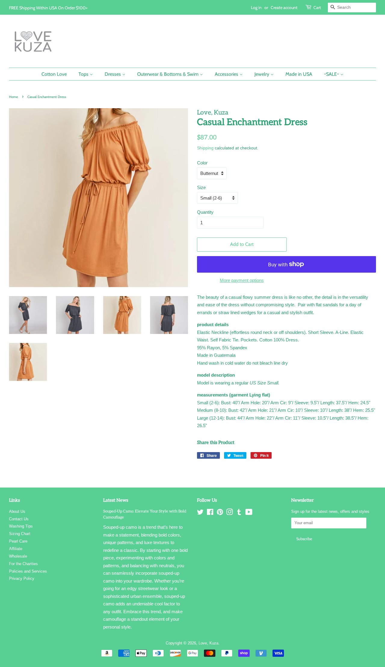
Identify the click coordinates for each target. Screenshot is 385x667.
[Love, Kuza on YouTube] (248, 513)
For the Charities (23, 563)
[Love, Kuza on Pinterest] (220, 513)
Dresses (113, 74)
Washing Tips (21, 526)
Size (201, 187)
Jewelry (262, 74)
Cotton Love (54, 74)
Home (13, 97)
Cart (317, 7)
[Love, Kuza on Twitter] (200, 513)
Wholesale (18, 556)
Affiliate (15, 548)
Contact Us (19, 519)
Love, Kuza (208, 643)
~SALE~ (332, 74)
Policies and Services (28, 571)
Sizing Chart (19, 533)
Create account (284, 7)
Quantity (205, 212)
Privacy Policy (21, 578)
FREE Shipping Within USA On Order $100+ (48, 7)
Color (202, 162)
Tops (84, 74)
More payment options (242, 280)
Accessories (227, 74)
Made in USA (298, 74)
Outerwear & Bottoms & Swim (168, 74)
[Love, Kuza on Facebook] (210, 513)
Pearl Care (18, 541)
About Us (17, 511)
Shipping (205, 147)
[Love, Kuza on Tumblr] (239, 513)
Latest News (115, 500)
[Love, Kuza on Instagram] (229, 513)
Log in (256, 7)
